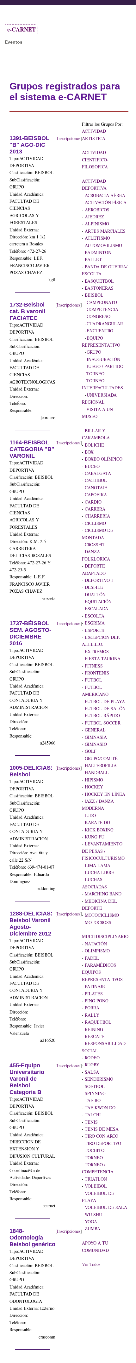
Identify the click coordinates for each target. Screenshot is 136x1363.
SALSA (91, 1072)
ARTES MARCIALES (104, 231)
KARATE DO (96, 822)
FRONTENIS (96, 673)
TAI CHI (92, 1115)
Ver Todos (91, 1264)
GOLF (89, 751)
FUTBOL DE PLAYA (104, 701)
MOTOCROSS (97, 922)
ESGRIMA (94, 623)
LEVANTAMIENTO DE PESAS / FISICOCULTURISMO (103, 851)
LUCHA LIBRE (98, 872)
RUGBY (91, 1065)
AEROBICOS (96, 210)
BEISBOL (93, 295)
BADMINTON (97, 252)
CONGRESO (98, 316)
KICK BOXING (98, 830)
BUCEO (91, 466)
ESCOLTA (93, 616)
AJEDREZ (93, 217)
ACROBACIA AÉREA (104, 195)
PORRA (91, 1008)
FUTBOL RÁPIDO (101, 715)
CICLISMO (94, 523)
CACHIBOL (95, 480)
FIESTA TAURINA (102, 658)
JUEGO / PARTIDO (105, 366)
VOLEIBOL (95, 1186)
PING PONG (95, 1001)
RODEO (91, 1058)
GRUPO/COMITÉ (100, 758)
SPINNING (94, 1093)
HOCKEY (93, 787)
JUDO (89, 815)
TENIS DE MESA (101, 1129)
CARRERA (94, 509)
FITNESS (93, 666)
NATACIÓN (95, 944)
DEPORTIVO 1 (98, 580)
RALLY (91, 1015)
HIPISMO (93, 780)
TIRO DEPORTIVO (102, 1143)
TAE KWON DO (99, 1108)
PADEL (91, 958)
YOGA (90, 1221)
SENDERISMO (98, 1079)
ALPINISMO (96, 224)
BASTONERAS (98, 288)
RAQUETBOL (97, 1022)
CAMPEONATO (102, 302)
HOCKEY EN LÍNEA (104, 794)
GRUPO (94, 352)
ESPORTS (93, 630)
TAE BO (92, 1100)
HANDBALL (96, 772)
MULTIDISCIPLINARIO (105, 936)
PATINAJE (94, 986)
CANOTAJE (95, 487)
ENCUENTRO (100, 331)
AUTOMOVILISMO (102, 245)
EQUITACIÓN (97, 601)
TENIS (90, 1122)
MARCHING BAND (102, 894)
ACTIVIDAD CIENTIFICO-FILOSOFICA (95, 159)
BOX (88, 452)
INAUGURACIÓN (103, 359)
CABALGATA (97, 473)
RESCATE (93, 1036)
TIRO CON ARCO (100, 1136)
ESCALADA (95, 608)
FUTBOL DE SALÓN (104, 708)
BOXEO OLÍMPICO (102, 459)
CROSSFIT (94, 544)
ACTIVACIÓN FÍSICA (105, 202)
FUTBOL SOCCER (102, 723)
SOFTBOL (94, 1086)
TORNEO (95, 374)
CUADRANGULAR (105, 324)
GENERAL (94, 730)
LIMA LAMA (96, 865)
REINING (93, 1029)
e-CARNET (21, 29)
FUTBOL (92, 680)
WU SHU (92, 1214)
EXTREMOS (96, 651)
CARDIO (92, 502)
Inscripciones (68, 138)
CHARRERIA (96, 516)
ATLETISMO (96, 238)
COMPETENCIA (102, 309)
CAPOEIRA (95, 494)
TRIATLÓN (95, 1179)
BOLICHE (93, 445)
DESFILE (93, 587)
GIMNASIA (95, 737)
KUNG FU (93, 837)
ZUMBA (91, 1228)
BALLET (92, 259)
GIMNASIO (95, 744)
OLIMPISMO (96, 951)
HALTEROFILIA (100, 765)
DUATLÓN (94, 594)
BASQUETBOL (98, 281)
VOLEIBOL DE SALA (105, 1207)
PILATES (93, 994)
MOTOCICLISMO (101, 915)
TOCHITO (93, 1150)
